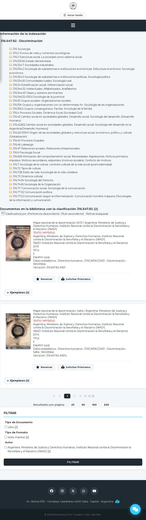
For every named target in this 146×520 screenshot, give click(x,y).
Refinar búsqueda (97, 213)
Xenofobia (39, 264)
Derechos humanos (70, 260)
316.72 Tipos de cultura (26, 168)
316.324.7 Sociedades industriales (33, 65)
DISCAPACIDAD (94, 260)
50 (83, 404)
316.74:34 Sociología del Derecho (32, 180)
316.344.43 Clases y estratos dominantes (37, 92)
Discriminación (116, 260)
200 (106, 404)
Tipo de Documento (19, 422)
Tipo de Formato (16, 432)
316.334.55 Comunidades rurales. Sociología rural (41, 80)
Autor (9, 442)
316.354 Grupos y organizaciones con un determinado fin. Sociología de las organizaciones (68, 104)
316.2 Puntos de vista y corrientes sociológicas (41, 53)
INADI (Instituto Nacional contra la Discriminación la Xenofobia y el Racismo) (80, 243)
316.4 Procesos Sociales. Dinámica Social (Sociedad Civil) (47, 112)
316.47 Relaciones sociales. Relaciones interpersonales (46, 148)
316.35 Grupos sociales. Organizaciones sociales (41, 100)
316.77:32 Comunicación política (32, 192)
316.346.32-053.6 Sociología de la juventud (38, 96)
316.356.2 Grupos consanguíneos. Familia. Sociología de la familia (52, 108)
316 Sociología (21, 49)
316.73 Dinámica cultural (27, 176)
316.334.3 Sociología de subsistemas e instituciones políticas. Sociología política (61, 76)
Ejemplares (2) (19, 292)
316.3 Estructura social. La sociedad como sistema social (47, 57)
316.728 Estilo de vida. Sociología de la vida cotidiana (44, 172)
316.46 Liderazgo (22, 144)
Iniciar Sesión (75, 15)
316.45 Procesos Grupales (28, 140)
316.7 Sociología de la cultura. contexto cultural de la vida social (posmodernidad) (62, 164)
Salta (36, 352)
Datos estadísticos (44, 260)
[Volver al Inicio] (73, 6)
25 (72, 404)
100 (94, 404)
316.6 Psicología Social (26, 152)
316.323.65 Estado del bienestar (31, 61)
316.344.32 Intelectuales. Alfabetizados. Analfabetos (44, 88)
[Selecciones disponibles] (3, 213)
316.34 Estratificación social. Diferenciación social (42, 84)
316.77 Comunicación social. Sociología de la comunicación (48, 188)
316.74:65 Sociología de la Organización (36, 184)
